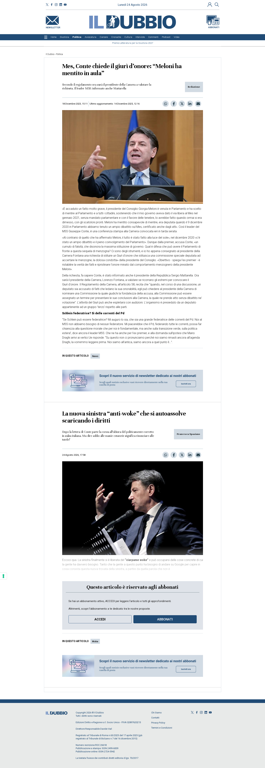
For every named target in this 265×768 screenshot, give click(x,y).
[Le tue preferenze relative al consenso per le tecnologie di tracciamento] (3, 576)
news (95, 356)
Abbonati (213, 27)
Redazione (194, 86)
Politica (59, 54)
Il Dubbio (50, 54)
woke (95, 641)
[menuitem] (53, 37)
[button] (210, 4)
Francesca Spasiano (188, 434)
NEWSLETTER (53, 26)
